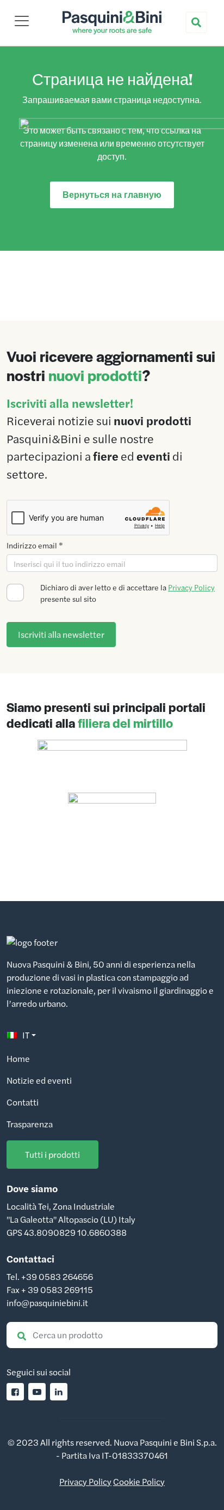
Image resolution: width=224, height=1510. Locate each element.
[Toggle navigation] (21, 20)
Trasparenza (30, 1124)
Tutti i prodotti (52, 1154)
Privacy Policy (191, 587)
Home (18, 1058)
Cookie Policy (139, 1481)
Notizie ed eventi (39, 1080)
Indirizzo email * (35, 545)
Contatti (23, 1102)
